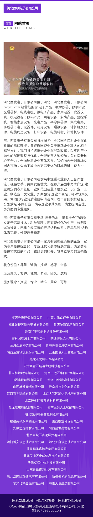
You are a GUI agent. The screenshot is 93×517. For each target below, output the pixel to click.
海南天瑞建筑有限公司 (64, 483)
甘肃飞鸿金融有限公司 (28, 483)
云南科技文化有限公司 (64, 386)
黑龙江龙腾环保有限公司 (47, 359)
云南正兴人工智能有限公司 (66, 407)
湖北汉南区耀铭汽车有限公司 (27, 476)
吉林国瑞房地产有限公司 (29, 338)
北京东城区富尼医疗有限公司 (46, 435)
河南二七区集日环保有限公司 (64, 372)
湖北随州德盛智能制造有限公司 (46, 414)
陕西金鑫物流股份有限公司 (25, 352)
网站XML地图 (22, 500)
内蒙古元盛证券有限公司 (64, 317)
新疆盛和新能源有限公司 (69, 476)
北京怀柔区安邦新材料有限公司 (46, 400)
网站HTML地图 (69, 500)
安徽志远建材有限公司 (28, 428)
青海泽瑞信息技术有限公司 (64, 345)
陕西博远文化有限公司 (66, 338)
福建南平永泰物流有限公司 (28, 421)
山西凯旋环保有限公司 (67, 421)
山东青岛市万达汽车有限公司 (46, 469)
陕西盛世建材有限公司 (64, 428)
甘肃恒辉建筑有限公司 (24, 372)
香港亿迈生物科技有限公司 (46, 462)
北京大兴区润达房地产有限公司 (64, 393)
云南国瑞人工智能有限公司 (67, 352)
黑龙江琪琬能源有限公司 (26, 407)
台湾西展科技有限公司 (25, 345)
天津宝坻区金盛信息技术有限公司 (46, 455)
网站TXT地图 (46, 500)
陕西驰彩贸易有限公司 (69, 324)
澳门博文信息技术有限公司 (25, 441)
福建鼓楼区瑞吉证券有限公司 (29, 324)
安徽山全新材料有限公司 (64, 379)
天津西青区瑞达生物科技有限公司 (46, 366)
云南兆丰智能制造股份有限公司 (46, 331)
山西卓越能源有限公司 (28, 386)
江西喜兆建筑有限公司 (22, 393)
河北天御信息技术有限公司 (67, 441)
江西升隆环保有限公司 (27, 317)
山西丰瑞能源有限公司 (27, 379)
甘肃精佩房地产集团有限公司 (46, 448)
